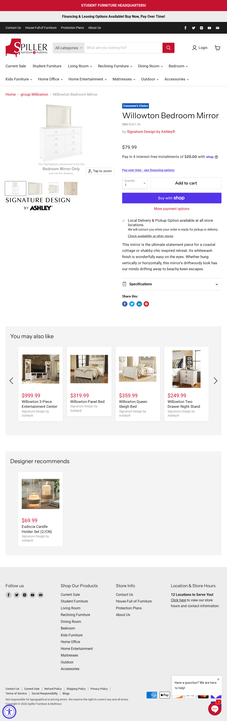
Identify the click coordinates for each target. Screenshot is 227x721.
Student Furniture (47, 66)
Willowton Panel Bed (87, 401)
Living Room (79, 66)
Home (11, 94)
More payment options (171, 209)
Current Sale (16, 66)
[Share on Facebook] (124, 304)
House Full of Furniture (41, 27)
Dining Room (149, 66)
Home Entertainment (86, 79)
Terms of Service (16, 693)
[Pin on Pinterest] (146, 304)
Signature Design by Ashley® (151, 131)
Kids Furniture (18, 79)
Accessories (175, 79)
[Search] (168, 48)
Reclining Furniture (114, 66)
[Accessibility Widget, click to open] (9, 712)
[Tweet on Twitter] (132, 304)
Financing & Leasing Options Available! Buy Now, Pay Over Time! (113, 16)
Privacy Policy (99, 688)
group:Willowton (34, 94)
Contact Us (13, 27)
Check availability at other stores (150, 236)
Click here (178, 600)
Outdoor (148, 79)
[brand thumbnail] (38, 204)
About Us (94, 27)
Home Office (49, 79)
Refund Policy (53, 688)
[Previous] (12, 380)
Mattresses (123, 79)
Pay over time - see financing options (148, 170)
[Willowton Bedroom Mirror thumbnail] (15, 188)
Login (203, 48)
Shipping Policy (76, 688)
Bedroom (177, 66)
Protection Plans (72, 27)
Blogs (66, 693)
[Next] (214, 380)
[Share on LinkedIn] (139, 304)
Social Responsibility (45, 693)
